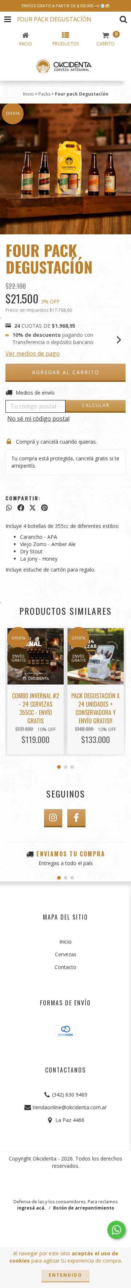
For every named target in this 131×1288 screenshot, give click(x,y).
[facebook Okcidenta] (76, 818)
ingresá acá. (31, 1208)
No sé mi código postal (38, 419)
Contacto (65, 967)
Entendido (65, 1275)
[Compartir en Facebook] (20, 508)
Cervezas (65, 954)
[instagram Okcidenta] (53, 818)
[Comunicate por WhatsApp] (116, 1230)
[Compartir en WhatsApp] (8, 508)
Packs (44, 94)
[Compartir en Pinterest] (44, 508)
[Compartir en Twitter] (32, 508)
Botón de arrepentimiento (83, 1208)
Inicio (28, 94)
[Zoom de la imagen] (123, 111)
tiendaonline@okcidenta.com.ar (70, 1107)
